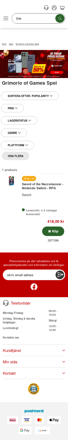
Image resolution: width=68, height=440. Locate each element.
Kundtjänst (12, 350)
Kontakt (9, 373)
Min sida (10, 361)
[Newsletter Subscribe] (60, 274)
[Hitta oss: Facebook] (34, 287)
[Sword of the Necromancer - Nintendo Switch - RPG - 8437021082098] (11, 181)
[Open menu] (5, 18)
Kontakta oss (11, 337)
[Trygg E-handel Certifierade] (33, 389)
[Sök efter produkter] (59, 18)
